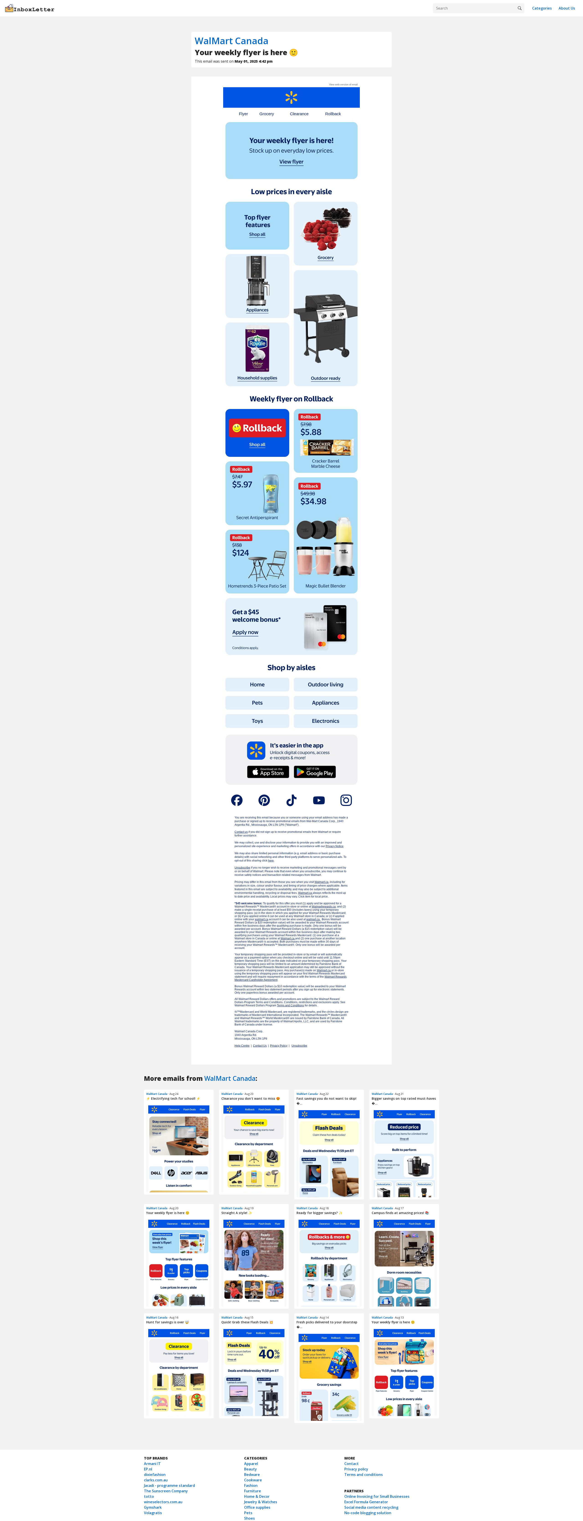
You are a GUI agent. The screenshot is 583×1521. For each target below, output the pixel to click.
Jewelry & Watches (260, 1501)
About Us (567, 8)
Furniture (252, 1490)
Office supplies (257, 1507)
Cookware (253, 1480)
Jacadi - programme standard (169, 1485)
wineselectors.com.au (163, 1501)
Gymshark (153, 1507)
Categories (542, 8)
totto (149, 1496)
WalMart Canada (231, 40)
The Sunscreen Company (166, 1490)
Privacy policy (356, 1469)
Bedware (252, 1474)
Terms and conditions (363, 1474)
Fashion (251, 1485)
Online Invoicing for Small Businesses (376, 1496)
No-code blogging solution (367, 1512)
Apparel (251, 1463)
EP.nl (148, 1469)
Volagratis (153, 1512)
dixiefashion (155, 1474)
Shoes (249, 1518)
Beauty (250, 1469)
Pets (248, 1512)
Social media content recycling (371, 1507)
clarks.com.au (156, 1480)
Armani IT (152, 1463)
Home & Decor (257, 1496)
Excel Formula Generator (366, 1501)
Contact (351, 1463)
